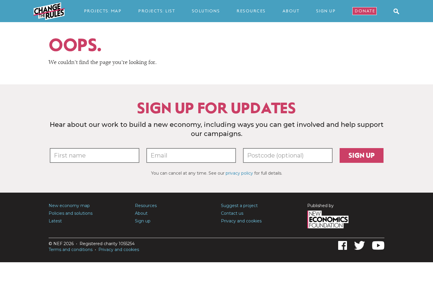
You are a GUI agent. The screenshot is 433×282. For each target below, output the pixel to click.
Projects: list (156, 11)
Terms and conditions (70, 249)
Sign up (361, 155)
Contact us (232, 213)
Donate (365, 11)
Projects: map (103, 11)
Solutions (206, 11)
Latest (55, 221)
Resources (251, 11)
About (291, 11)
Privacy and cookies (241, 221)
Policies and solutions (70, 213)
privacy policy (239, 173)
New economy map (69, 205)
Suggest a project (239, 205)
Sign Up (326, 11)
